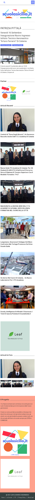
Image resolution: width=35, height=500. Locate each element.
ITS (15, 497)
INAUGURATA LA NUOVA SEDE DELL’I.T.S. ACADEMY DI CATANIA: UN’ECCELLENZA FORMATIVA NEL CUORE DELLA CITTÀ (15, 208)
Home (3, 497)
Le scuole (9, 497)
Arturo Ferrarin (5, 45)
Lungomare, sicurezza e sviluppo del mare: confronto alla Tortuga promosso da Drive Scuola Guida (16, 244)
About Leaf (31, 497)
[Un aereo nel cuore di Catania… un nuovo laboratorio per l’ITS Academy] (17, 263)
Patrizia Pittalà (17, 45)
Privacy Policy (22, 497)
